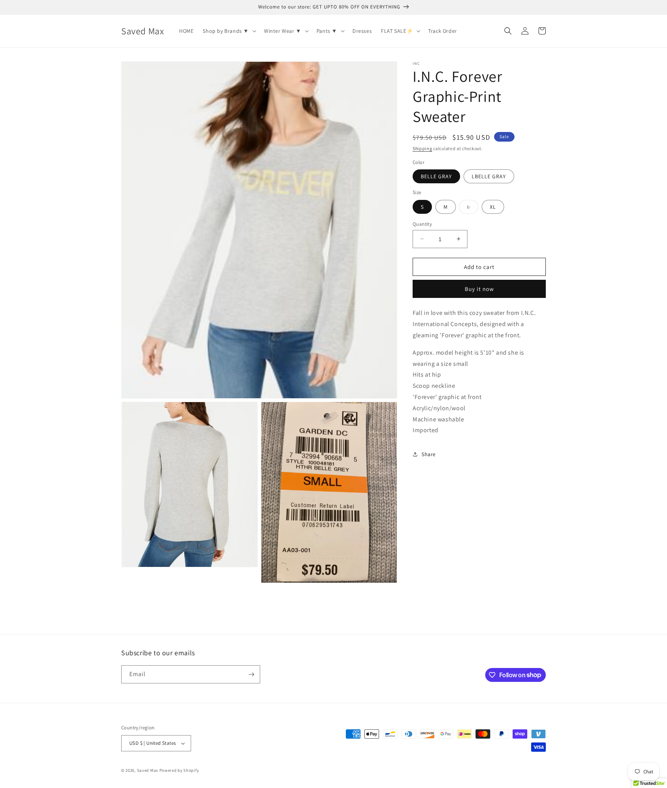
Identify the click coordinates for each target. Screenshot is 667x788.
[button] (228, 31)
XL (493, 206)
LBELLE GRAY (489, 176)
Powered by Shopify (179, 770)
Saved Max (147, 770)
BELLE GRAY (436, 176)
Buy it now (479, 289)
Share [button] (429, 453)
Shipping (422, 148)
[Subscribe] (251, 674)
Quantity (422, 223)
